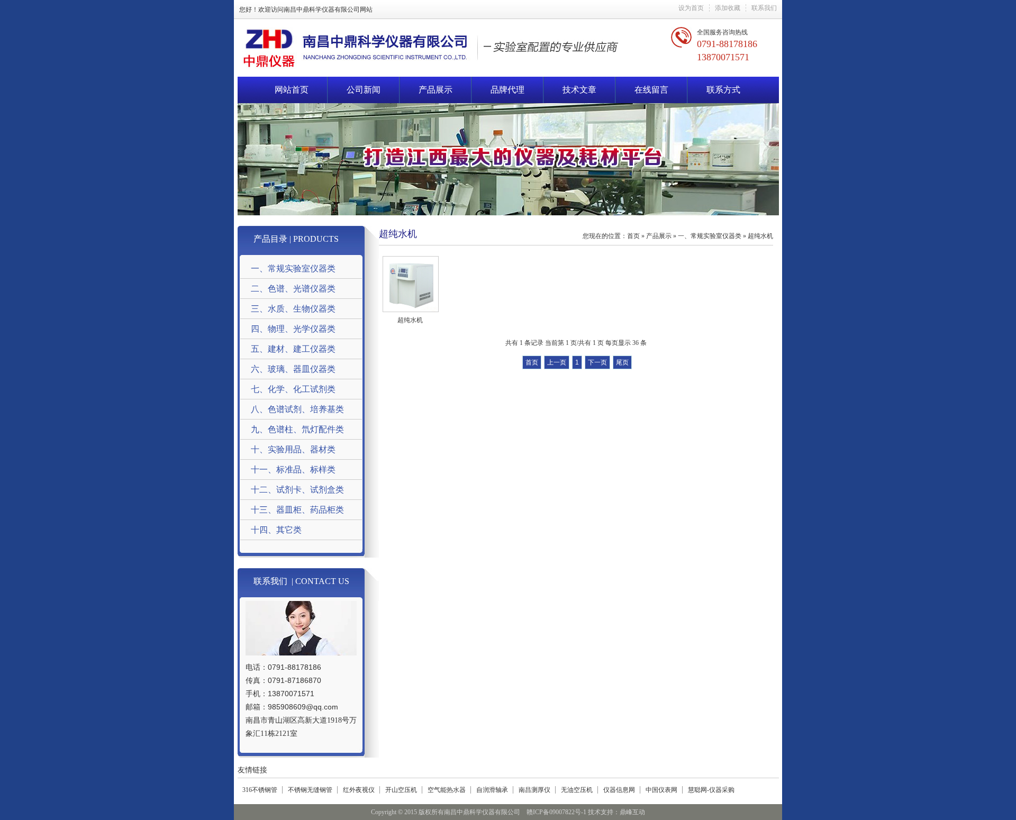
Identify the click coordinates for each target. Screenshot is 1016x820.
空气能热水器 (447, 790)
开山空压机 (401, 790)
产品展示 (435, 89)
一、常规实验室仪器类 (293, 268)
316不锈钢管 (259, 790)
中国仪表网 (661, 790)
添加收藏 (727, 8)
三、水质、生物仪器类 (293, 308)
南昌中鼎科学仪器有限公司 (322, 9)
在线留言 (651, 89)
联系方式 (723, 89)
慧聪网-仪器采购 (711, 790)
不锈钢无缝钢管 (310, 790)
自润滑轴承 (492, 790)
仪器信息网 (619, 790)
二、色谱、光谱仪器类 (293, 288)
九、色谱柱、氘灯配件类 (297, 429)
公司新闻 (363, 89)
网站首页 (292, 89)
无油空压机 (577, 790)
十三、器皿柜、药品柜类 (297, 509)
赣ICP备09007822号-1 (556, 812)
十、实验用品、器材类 (293, 449)
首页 (633, 236)
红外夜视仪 (359, 790)
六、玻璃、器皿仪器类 (293, 369)
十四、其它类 (276, 529)
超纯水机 (760, 236)
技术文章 (579, 89)
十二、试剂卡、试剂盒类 (297, 489)
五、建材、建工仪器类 (293, 348)
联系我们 (764, 8)
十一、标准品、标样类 (293, 469)
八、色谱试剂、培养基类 (297, 409)
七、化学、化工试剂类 (293, 389)
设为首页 (691, 8)
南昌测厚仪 (534, 790)
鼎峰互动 (632, 812)
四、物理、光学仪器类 (293, 328)
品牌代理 (507, 89)
